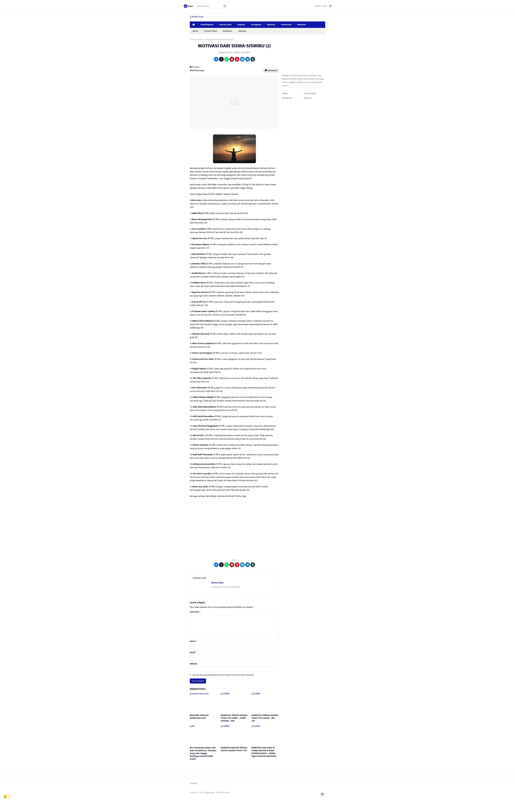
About (195, 31)
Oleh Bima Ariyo (197, 70)
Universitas (286, 24)
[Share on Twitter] (221, 59)
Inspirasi (241, 24)
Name (193, 641)
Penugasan (256, 24)
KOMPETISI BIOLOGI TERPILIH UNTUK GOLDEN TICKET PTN (234, 749)
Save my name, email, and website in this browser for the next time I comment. (223, 674)
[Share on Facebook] (216, 59)
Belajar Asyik (209, 792)
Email (193, 652)
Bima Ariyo (217, 583)
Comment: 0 (272, 70)
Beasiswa (301, 24)
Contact (193, 783)
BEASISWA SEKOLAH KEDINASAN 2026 (199, 716)
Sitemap (242, 31)
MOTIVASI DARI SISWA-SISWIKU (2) (234, 46)
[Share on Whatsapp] (226, 59)
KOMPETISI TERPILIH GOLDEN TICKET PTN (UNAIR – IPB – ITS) (264, 718)
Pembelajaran (207, 24)
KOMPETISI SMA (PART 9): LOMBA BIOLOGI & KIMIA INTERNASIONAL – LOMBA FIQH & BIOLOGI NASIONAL (263, 752)
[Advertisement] (234, 530)
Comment (195, 612)
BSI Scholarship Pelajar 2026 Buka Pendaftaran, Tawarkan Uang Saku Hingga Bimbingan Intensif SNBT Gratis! (203, 753)
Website (193, 664)
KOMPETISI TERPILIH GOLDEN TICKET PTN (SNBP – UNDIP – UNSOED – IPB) (234, 718)
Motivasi (271, 24)
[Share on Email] (231, 59)
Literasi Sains (225, 24)
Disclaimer (227, 31)
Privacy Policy (210, 31)
